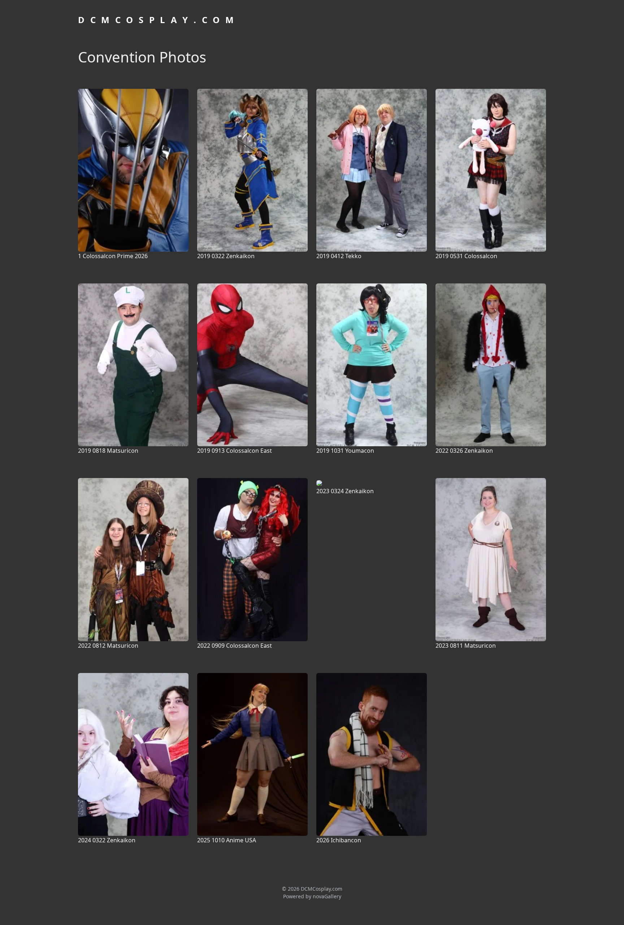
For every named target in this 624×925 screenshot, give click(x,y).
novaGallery (327, 896)
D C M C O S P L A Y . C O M (156, 20)
